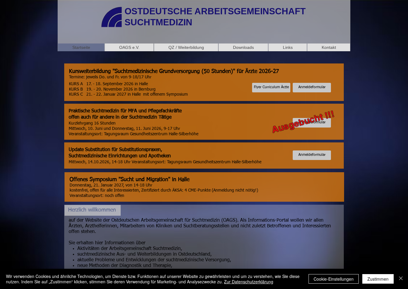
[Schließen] (400, 279)
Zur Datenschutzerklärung (248, 282)
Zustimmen (378, 279)
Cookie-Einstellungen (334, 279)
